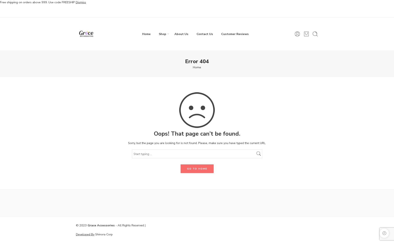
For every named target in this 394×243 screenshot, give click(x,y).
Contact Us (205, 34)
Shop (162, 34)
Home (146, 34)
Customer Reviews (235, 34)
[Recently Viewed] (384, 233)
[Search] (315, 34)
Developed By (85, 234)
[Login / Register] (297, 34)
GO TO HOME (197, 168)
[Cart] (306, 34)
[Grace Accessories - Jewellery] (86, 34)
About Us (181, 34)
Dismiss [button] (81, 2)
